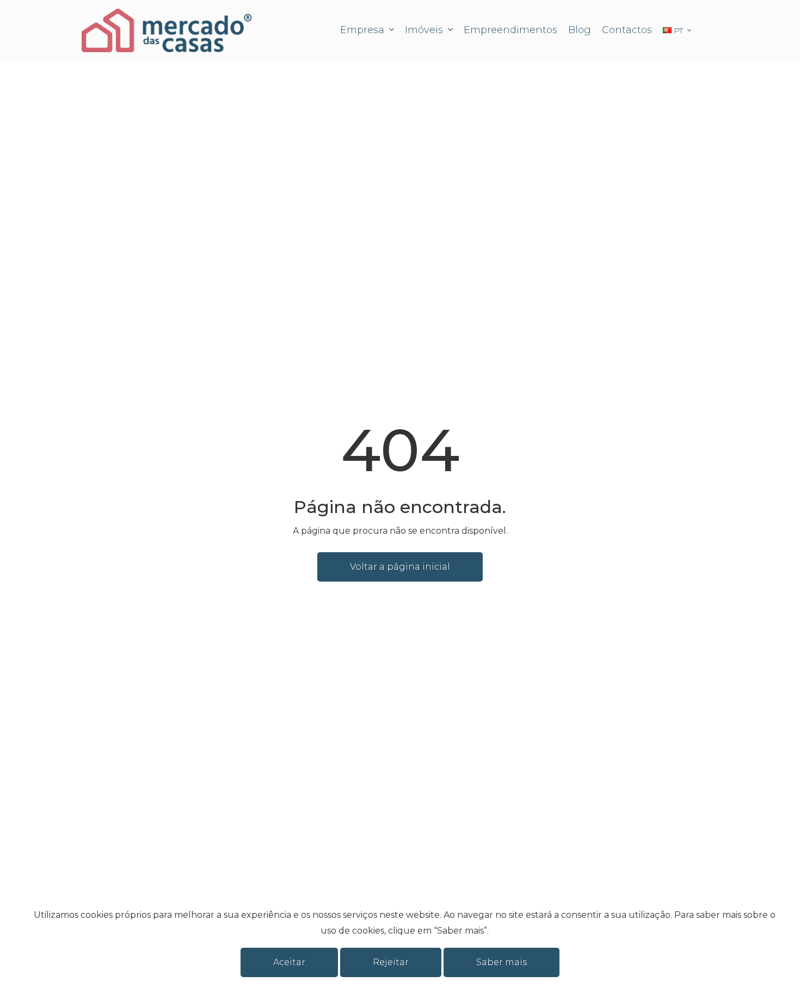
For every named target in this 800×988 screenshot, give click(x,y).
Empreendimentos (510, 30)
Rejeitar (391, 962)
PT (678, 30)
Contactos (627, 30)
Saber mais (501, 962)
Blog (579, 30)
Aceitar (289, 962)
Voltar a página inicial (400, 566)
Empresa (363, 30)
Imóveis (425, 30)
